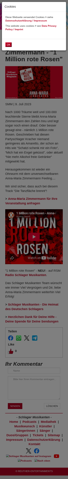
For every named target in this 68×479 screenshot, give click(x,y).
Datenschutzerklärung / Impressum (26, 20)
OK (8, 44)
